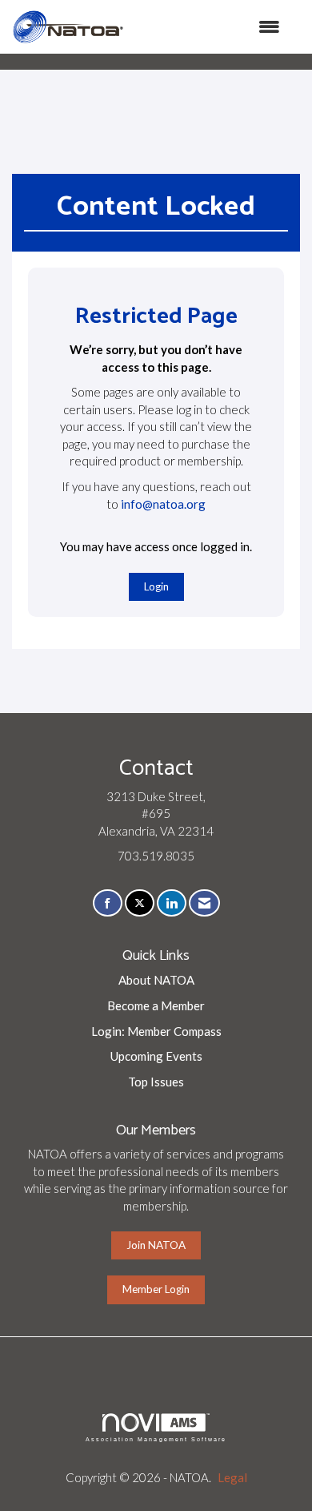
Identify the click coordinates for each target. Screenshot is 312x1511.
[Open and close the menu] (210, 26)
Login (156, 586)
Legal (232, 1477)
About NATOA (156, 980)
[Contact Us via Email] (204, 903)
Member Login (156, 1289)
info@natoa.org (163, 504)
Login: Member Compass (156, 1031)
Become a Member (156, 1005)
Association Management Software (156, 1439)
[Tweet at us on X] (139, 903)
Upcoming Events (156, 1056)
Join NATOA (156, 1245)
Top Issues (156, 1081)
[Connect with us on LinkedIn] (171, 903)
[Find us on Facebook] (107, 903)
